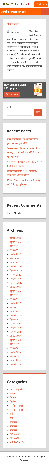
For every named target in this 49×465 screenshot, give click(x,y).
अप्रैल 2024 (15, 352)
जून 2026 (14, 246)
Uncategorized (17, 389)
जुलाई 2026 (15, 242)
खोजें (9, 106)
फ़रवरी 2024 (15, 360)
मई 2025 (14, 299)
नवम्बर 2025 (15, 274)
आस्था (12, 393)
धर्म (11, 413)
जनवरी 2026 (16, 266)
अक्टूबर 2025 (16, 278)
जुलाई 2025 (15, 291)
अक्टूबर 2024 (16, 327)
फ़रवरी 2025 (15, 311)
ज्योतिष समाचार (16, 405)
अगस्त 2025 (15, 286)
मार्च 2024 (14, 356)
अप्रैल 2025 (15, 303)
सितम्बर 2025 (16, 282)
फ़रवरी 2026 (15, 262)
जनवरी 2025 (16, 315)
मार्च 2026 (14, 258)
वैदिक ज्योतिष (15, 434)
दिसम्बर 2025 (16, 270)
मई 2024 (14, 348)
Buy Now (14, 94)
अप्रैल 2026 (15, 254)
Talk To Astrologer (16, 4)
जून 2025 (14, 295)
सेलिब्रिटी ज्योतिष (17, 442)
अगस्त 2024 (15, 335)
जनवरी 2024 (16, 364)
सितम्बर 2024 (16, 331)
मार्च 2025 (14, 307)
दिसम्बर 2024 (16, 319)
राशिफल (13, 422)
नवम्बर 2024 (15, 323)
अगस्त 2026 (15, 237)
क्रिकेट (13, 397)
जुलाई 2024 (15, 340)
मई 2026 (14, 250)
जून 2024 (14, 343)
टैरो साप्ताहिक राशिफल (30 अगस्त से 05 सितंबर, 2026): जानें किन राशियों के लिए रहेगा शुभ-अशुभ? (23, 152)
